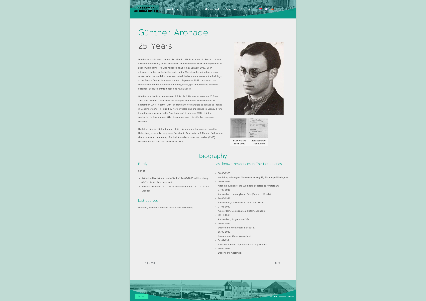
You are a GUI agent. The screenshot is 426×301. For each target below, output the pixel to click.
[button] (291, 9)
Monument (212, 9)
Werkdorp (173, 9)
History (192, 9)
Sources (231, 9)
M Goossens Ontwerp (285, 297)
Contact (246, 9)
